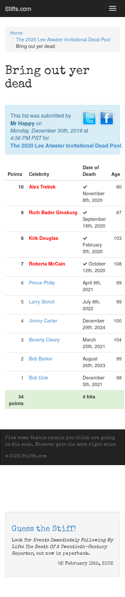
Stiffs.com (18, 8)
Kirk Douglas (43, 238)
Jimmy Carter (43, 320)
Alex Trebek (42, 186)
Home (16, 32)
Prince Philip (42, 282)
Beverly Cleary (44, 339)
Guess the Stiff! (44, 529)
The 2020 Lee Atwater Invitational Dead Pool (63, 39)
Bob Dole (38, 377)
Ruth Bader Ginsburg (53, 212)
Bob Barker (41, 358)
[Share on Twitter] (89, 117)
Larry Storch (42, 301)
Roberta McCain (47, 263)
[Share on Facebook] (107, 117)
